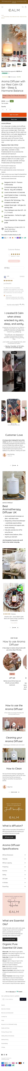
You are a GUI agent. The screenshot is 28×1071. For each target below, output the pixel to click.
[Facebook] (1, 1054)
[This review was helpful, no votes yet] (20, 305)
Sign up (23, 999)
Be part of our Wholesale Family (9, 1024)
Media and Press (5, 1028)
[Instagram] (4, 1054)
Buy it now (14, 119)
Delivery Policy (4, 1039)
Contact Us (4, 1016)
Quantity (3, 106)
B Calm (10, 1058)
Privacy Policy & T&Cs (6, 1032)
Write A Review (14, 261)
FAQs (2, 1020)
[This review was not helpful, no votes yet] (22, 305)
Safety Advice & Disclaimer (7, 1035)
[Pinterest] (6, 1054)
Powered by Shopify (5, 1059)
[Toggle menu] (2, 7)
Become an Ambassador (7, 1012)
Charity (3, 1047)
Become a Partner (5, 1009)
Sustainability (4, 1043)
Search (3, 1005)
